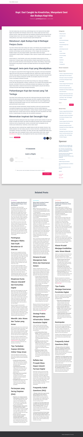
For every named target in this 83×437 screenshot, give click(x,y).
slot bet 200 (61, 174)
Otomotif (61, 46)
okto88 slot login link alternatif (64, 161)
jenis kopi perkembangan (63, 40)
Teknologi (61, 62)
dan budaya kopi (62, 35)
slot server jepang (62, 55)
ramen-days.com (62, 159)
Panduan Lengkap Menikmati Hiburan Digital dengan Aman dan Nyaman (19, 204)
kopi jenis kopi (61, 42)
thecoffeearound (13, 133)
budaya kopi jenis (62, 33)
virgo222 (60, 175)
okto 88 (60, 171)
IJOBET (60, 38)
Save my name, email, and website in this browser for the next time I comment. (31, 170)
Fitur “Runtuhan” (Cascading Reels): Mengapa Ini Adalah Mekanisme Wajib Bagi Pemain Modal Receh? (65, 150)
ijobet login (44, 310)
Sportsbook (61, 59)
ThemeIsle (72, 434)
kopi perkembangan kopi (63, 44)
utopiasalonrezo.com (15, 340)
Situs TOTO (61, 177)
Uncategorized (17, 137)
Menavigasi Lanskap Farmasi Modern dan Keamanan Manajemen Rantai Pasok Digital (66, 79)
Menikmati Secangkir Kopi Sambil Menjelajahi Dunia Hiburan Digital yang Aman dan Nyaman (66, 89)
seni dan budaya (62, 53)
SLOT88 (60, 57)
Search (60, 102)
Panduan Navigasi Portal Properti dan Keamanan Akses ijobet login (63, 204)
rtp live (60, 51)
